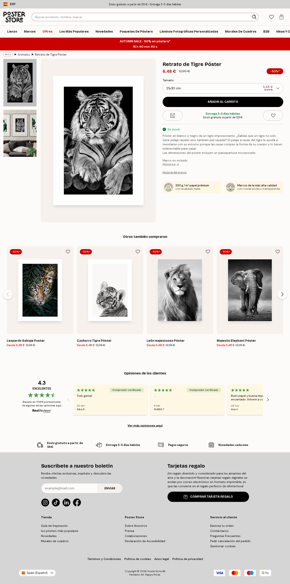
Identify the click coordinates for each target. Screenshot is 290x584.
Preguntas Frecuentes (225, 536)
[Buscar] (255, 17)
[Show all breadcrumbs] (8, 54)
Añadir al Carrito (223, 102)
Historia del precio (175, 172)
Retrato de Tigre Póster (51, 54)
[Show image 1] (20, 82)
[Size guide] (173, 115)
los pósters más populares (59, 531)
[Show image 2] (20, 133)
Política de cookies (137, 559)
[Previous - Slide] (8, 294)
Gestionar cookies (223, 546)
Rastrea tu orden (222, 526)
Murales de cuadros (55, 541)
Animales (24, 54)
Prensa (129, 531)
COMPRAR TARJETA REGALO (211, 496)
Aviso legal (161, 559)
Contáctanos (219, 531)
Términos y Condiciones (104, 559)
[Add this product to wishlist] (273, 115)
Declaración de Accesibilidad (145, 541)
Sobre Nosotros (136, 526)
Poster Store (155, 571)
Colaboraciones (136, 536)
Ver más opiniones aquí (145, 425)
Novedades (49, 536)
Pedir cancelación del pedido (230, 541)
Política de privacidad (187, 559)
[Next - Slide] (282, 294)
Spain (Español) (37, 573)
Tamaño (168, 80)
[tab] (271, 17)
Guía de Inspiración (54, 526)
